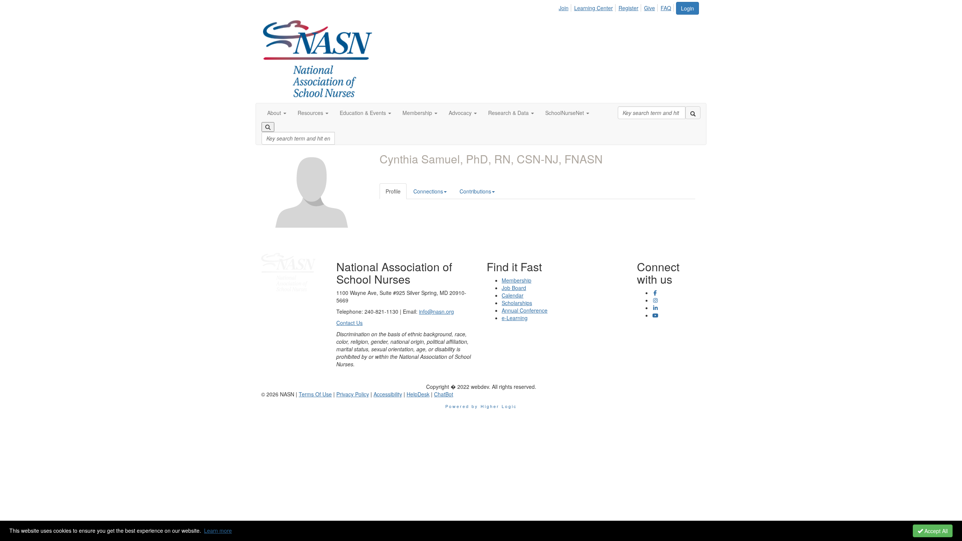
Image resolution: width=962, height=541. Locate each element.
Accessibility (388, 394)
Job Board (514, 288)
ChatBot (443, 394)
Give (649, 8)
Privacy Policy (352, 394)
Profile (393, 191)
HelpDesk (418, 394)
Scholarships (517, 303)
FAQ (666, 8)
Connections (428, 191)
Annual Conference (525, 310)
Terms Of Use (315, 394)
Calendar (512, 295)
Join (564, 8)
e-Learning (515, 318)
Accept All (935, 531)
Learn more (218, 530)
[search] (692, 112)
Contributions (475, 191)
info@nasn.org (436, 311)
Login (687, 8)
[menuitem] (565, 7)
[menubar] (617, 7)
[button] (277, 112)
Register (628, 8)
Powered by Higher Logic (481, 406)
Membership (516, 280)
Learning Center (593, 8)
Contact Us (349, 322)
